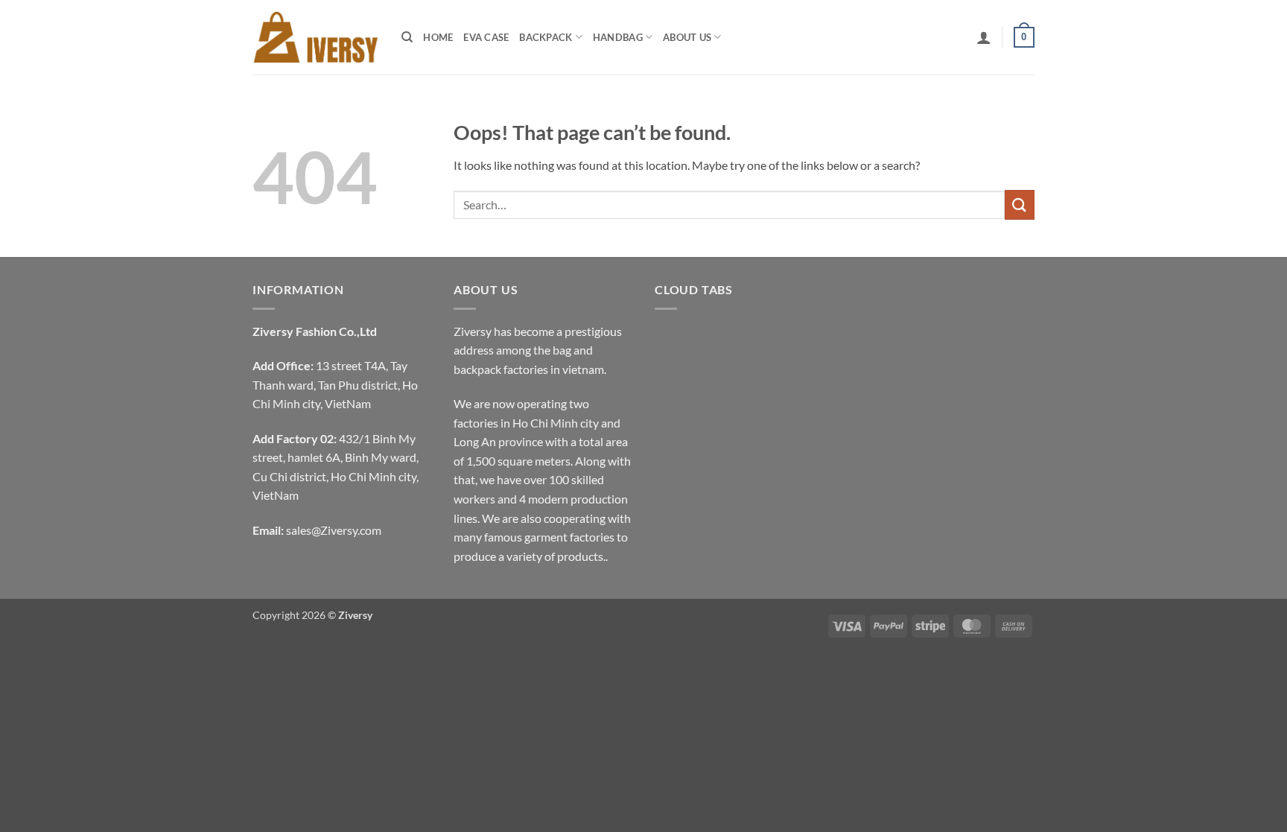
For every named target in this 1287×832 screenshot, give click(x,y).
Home (438, 37)
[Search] (407, 37)
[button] (983, 37)
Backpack (545, 37)
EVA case (486, 37)
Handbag (618, 37)
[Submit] (1020, 204)
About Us (687, 37)
